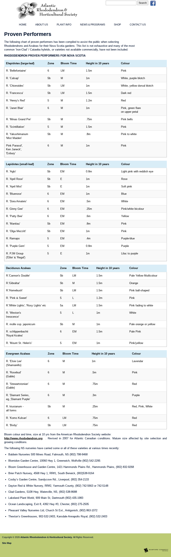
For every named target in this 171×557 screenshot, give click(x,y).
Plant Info (64, 24)
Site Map (6, 543)
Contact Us (138, 24)
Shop (117, 24)
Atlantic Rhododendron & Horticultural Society (46, 537)
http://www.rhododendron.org (23, 438)
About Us (41, 24)
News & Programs (92, 24)
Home (22, 24)
